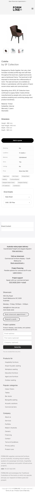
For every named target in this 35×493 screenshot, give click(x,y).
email (24, 282)
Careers (7, 431)
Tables (7, 392)
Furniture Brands (14, 179)
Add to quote (17, 140)
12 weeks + (22, 153)
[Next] (29, 30)
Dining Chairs (25, 176)
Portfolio (8, 424)
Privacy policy (10, 446)
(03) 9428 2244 (14, 282)
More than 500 (23, 171)
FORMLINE (16, 488)
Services (8, 421)
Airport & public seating (13, 366)
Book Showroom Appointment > (17, 1)
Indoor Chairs (9, 389)
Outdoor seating (10, 380)
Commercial (16, 185)
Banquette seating (11, 400)
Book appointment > (17, 263)
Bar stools (8, 396)
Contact (7, 438)
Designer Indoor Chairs (8, 182)
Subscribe (17, 347)
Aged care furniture (11, 376)
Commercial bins (11, 407)
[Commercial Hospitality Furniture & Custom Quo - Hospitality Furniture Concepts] (17, 8)
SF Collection (12, 64)
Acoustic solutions (11, 403)
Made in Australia (11, 428)
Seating (5, 179)
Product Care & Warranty (22, 490)
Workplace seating (11, 369)
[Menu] (32, 8)
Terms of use (9, 490)
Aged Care (6, 176)
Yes (20, 162)
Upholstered (23, 157)
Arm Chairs (15, 176)
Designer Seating (22, 182)
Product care (9, 449)
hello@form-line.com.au (11, 307)
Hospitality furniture (11, 362)
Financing (8, 435)
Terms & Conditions (11, 442)
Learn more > (17, 273)
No (20, 148)
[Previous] (5, 30)
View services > (17, 251)
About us (8, 417)
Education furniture (11, 373)
